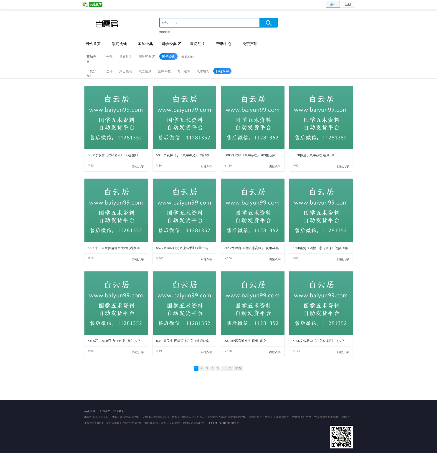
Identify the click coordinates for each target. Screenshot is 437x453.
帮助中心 (224, 43)
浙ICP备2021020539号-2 (223, 423)
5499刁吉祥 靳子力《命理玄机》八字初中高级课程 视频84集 (131, 340)
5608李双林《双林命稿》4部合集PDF (115, 155)
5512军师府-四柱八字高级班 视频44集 (251, 247)
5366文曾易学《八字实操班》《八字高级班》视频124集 (332, 340)
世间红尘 (198, 43)
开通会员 (104, 411)
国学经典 (145, 43)
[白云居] (106, 23)
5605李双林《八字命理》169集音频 (249, 155)
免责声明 (250, 43)
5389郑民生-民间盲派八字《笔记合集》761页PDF (191, 340)
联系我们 (118, 411)
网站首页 (93, 43)
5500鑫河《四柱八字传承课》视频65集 (320, 247)
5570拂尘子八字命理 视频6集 (314, 155)
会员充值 (89, 411)
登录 (333, 4)
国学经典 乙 (171, 43)
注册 (348, 4)
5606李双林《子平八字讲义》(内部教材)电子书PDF (192, 155)
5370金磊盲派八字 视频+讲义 (245, 340)
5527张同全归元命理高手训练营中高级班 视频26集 (192, 247)
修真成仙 (119, 43)
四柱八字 (138, 166)
